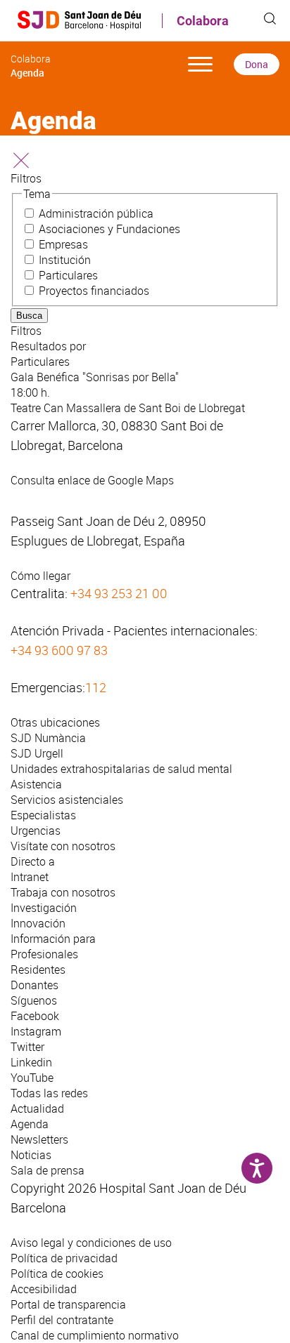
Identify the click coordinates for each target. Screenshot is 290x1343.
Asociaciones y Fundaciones (109, 229)
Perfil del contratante (62, 1320)
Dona (256, 64)
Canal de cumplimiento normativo (95, 1335)
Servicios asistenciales (67, 799)
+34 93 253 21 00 (119, 593)
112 (95, 687)
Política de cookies (57, 1273)
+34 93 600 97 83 (59, 650)
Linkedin (31, 1062)
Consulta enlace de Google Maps (92, 480)
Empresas (63, 244)
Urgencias (36, 830)
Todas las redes (49, 1093)
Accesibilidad (44, 1289)
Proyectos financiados (94, 290)
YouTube (32, 1077)
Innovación (38, 923)
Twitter (27, 1046)
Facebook (35, 1016)
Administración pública (96, 213)
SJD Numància (48, 738)
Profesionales (44, 954)
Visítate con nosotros (63, 846)
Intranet (30, 877)
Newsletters (39, 1139)
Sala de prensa (47, 1170)
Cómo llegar (40, 575)
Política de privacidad (64, 1258)
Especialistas (43, 815)
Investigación (44, 907)
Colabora (203, 20)
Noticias (31, 1155)
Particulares (68, 275)
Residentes (38, 969)
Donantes (34, 985)
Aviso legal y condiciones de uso (91, 1242)
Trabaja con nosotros (63, 892)
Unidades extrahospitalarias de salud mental (121, 768)
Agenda (30, 1124)
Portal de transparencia (68, 1304)
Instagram (36, 1031)
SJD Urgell (37, 753)
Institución (65, 259)
